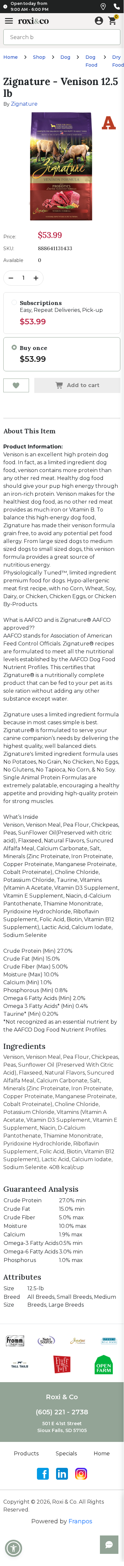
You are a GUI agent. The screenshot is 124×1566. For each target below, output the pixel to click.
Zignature (24, 104)
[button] (13, 1548)
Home (10, 57)
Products (26, 1453)
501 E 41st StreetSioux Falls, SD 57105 (62, 1427)
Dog (65, 57)
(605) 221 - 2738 (62, 1412)
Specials (66, 1453)
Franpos (80, 1521)
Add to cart (83, 385)
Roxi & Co (62, 1397)
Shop (39, 57)
